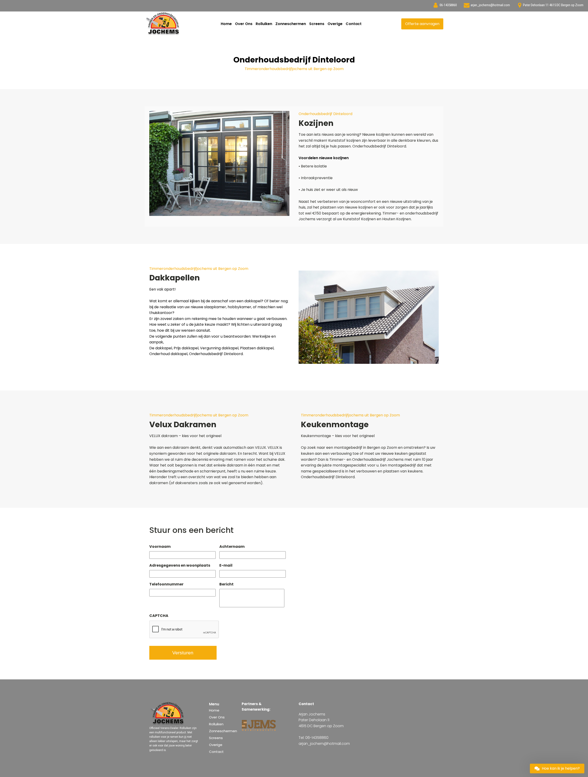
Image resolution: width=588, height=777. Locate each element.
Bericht (226, 584)
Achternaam (232, 546)
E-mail (225, 565)
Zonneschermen (290, 23)
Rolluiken (264, 23)
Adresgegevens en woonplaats (179, 565)
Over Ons (243, 23)
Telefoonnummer (166, 584)
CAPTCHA (158, 615)
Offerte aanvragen (422, 23)
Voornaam (160, 546)
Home (226, 23)
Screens (316, 23)
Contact (354, 23)
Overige (335, 23)
